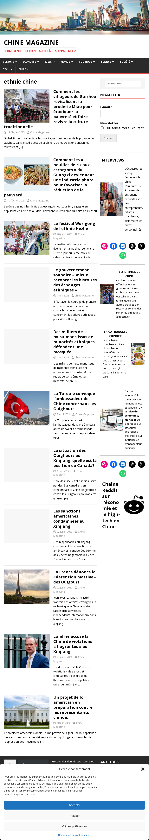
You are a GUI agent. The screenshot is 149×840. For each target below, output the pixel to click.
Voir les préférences (74, 826)
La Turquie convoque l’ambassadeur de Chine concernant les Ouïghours (74, 401)
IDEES (48, 61)
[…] (21, 147)
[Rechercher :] (123, 83)
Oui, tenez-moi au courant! (125, 128)
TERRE (22, 69)
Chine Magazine (39, 132)
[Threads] (132, 246)
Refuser (74, 815)
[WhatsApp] (122, 255)
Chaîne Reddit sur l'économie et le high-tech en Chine (111, 505)
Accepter (74, 805)
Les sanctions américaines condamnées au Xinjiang (69, 518)
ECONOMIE (29, 61)
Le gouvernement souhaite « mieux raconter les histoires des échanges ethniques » (75, 280)
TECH (6, 69)
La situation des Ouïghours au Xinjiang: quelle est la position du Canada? (75, 458)
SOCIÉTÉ (125, 61)
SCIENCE (106, 61)
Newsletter (109, 123)
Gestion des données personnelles (73, 761)
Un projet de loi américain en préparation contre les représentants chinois (73, 707)
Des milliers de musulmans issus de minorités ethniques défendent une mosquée (74, 341)
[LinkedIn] (122, 246)
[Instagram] (104, 246)
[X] (141, 246)
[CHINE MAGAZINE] (74, 32)
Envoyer (108, 138)
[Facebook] (113, 246)
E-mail (106, 107)
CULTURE (8, 61)
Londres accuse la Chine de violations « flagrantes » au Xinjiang (72, 644)
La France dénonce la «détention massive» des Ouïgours (74, 577)
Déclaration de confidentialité (74, 835)
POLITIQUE (85, 61)
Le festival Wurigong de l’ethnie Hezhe (74, 226)
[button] (143, 769)
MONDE (65, 61)
